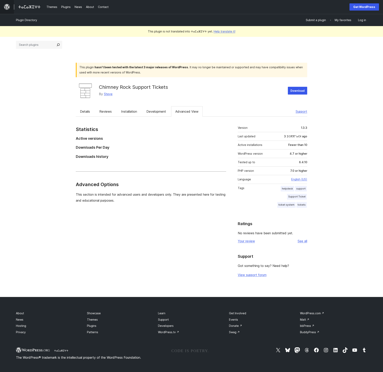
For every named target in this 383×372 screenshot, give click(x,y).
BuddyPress (309, 332)
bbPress (307, 325)
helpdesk (287, 188)
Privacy (21, 332)
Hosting (21, 325)
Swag (234, 332)
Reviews (105, 111)
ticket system (286, 204)
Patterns (92, 332)
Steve (108, 94)
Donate (235, 325)
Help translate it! (224, 31)
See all (302, 241)
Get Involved (237, 313)
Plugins (91, 325)
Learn (161, 313)
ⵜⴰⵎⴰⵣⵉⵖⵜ (61, 350)
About (20, 313)
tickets (302, 204)
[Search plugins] (58, 45)
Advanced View (186, 111)
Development (156, 111)
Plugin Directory (26, 20)
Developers (166, 325)
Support (301, 111)
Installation (129, 111)
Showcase (94, 313)
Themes (92, 319)
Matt (304, 319)
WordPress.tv (168, 332)
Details (85, 111)
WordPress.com (312, 313)
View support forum (252, 275)
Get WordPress (364, 7)
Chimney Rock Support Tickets (133, 87)
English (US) (299, 179)
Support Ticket (297, 196)
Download (297, 90)
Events (233, 319)
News (19, 319)
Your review (246, 241)
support (301, 188)
